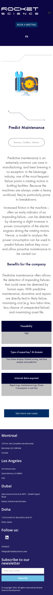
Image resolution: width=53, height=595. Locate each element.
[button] (49, 12)
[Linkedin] (7, 537)
